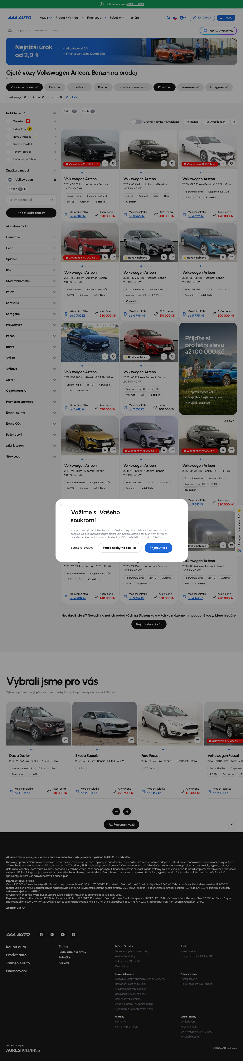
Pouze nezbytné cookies (119, 548)
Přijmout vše (158, 548)
